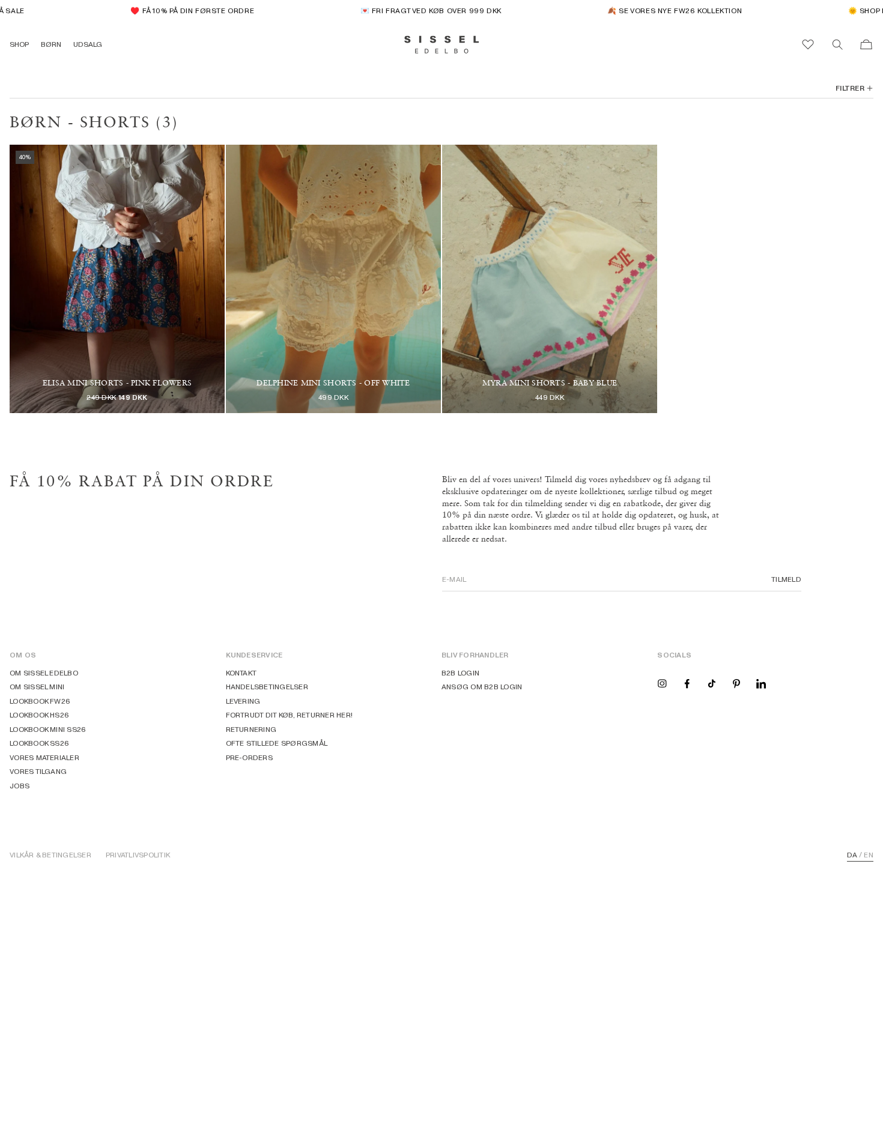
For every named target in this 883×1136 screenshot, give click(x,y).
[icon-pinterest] (736, 683)
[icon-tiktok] (712, 683)
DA (852, 855)
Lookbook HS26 (39, 715)
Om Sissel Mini (37, 686)
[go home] (441, 44)
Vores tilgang (38, 771)
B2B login (460, 673)
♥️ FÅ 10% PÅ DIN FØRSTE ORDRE (180, 10)
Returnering (251, 729)
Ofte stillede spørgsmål (277, 743)
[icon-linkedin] (761, 683)
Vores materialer (44, 757)
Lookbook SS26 (39, 743)
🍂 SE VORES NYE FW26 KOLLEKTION (662, 10)
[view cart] (866, 44)
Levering (243, 701)
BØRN (51, 44)
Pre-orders (249, 757)
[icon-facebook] (687, 683)
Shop (19, 44)
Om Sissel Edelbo (44, 673)
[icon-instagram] (662, 683)
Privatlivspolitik (138, 855)
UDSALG (87, 44)
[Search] (837, 44)
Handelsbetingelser (267, 686)
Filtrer (850, 88)
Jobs (19, 786)
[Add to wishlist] (117, 368)
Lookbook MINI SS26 (48, 729)
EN (868, 855)
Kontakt (241, 673)
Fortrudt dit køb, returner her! (289, 715)
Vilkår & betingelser (50, 855)
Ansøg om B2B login (482, 686)
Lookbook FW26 (40, 701)
